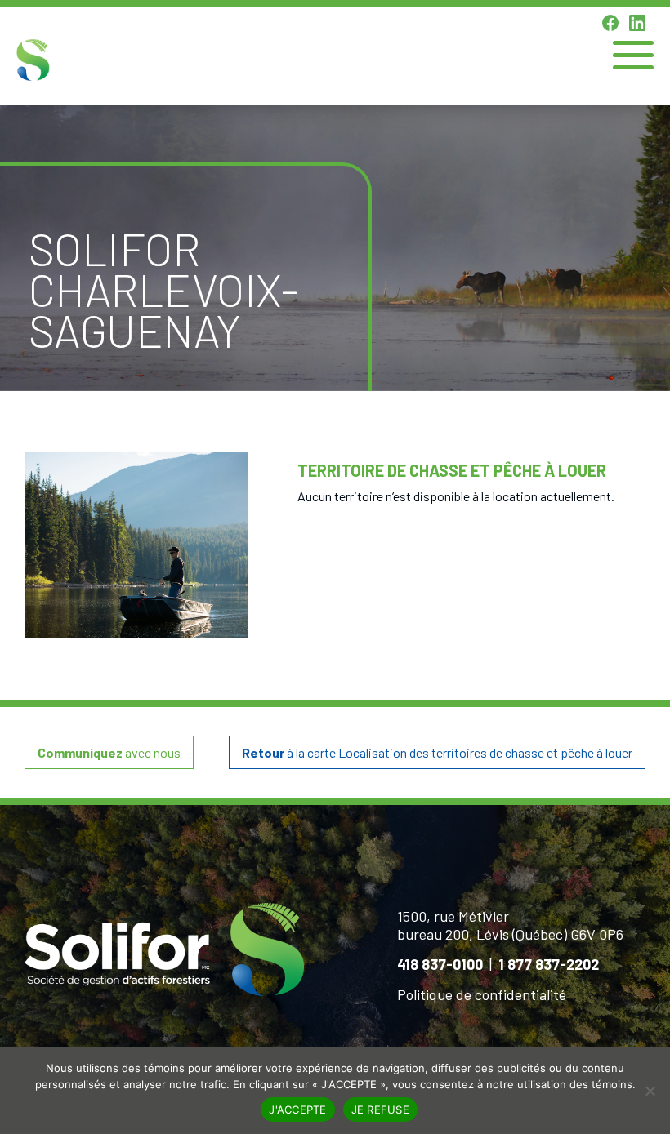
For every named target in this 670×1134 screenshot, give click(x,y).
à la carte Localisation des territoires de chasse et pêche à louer (437, 752)
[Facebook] (610, 23)
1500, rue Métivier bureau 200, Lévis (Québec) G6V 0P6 (510, 925)
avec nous (109, 752)
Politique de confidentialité (481, 994)
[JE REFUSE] (649, 1091)
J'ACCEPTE (297, 1109)
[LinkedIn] (637, 23)
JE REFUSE (380, 1109)
